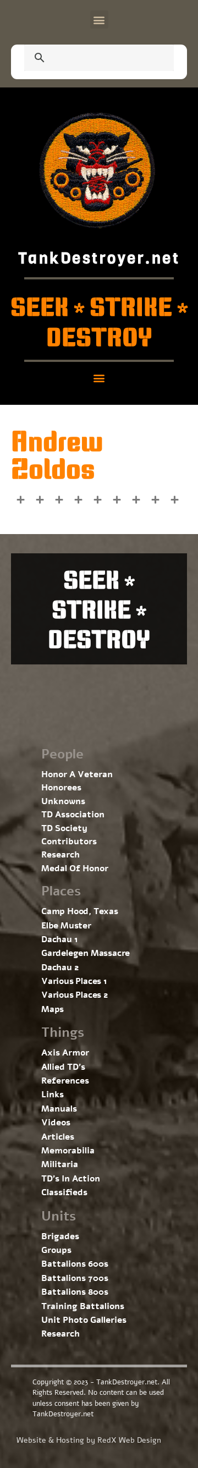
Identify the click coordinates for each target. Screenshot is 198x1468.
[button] (99, 19)
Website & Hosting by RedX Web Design (88, 1440)
